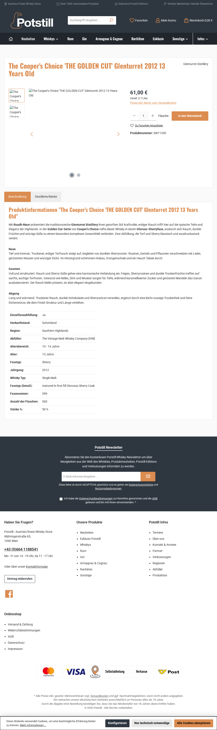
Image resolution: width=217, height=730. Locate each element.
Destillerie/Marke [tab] (46, 196)
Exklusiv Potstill (90, 539)
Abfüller (158, 569)
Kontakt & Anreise (164, 545)
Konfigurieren (117, 723)
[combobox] (87, 20)
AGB (154, 498)
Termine (158, 532)
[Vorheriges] (32, 134)
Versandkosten (99, 695)
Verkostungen (162, 557)
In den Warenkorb (190, 116)
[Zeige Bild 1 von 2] (72, 175)
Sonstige (86, 575)
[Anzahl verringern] (134, 116)
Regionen (159, 563)
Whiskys (85, 545)
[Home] (10, 39)
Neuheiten (86, 532)
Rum (83, 551)
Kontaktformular (37, 566)
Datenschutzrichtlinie (141, 484)
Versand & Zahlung (20, 624)
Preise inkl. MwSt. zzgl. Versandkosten (153, 102)
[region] (65, 134)
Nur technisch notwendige (152, 723)
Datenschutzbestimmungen (96, 498)
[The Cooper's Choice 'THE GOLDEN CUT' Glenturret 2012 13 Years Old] (75, 134)
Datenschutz (16, 643)
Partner (158, 551)
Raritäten (86, 569)
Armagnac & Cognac (93, 563)
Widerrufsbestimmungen (24, 630)
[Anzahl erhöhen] (153, 116)
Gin (82, 557)
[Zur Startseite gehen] (31, 20)
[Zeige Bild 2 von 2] (78, 175)
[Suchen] (111, 20)
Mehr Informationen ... (33, 725)
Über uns (158, 539)
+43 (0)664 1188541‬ (21, 549)
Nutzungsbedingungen (108, 488)
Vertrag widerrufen (19, 579)
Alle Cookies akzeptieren (193, 723)
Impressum (15, 649)
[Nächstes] (118, 134)
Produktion (160, 575)
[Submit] (147, 476)
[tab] (17, 197)
